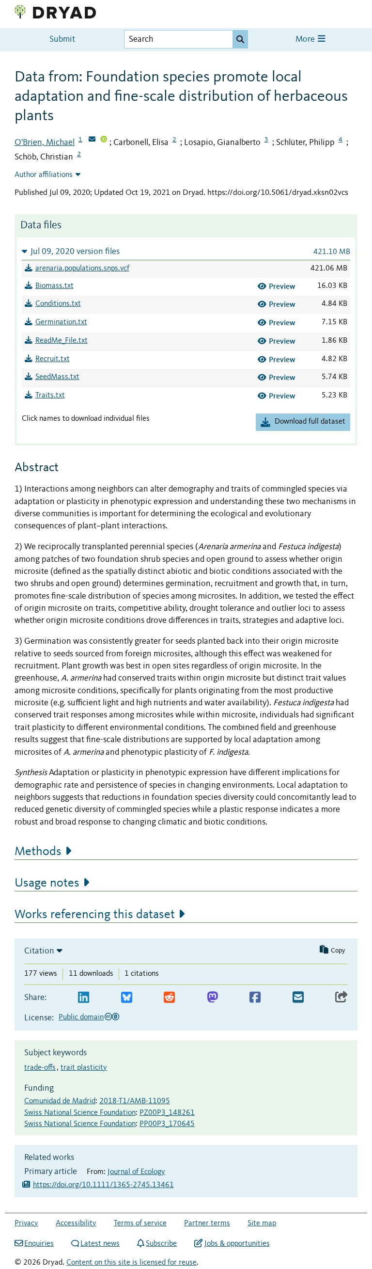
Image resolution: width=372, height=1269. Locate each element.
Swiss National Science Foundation (80, 1113)
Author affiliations (44, 175)
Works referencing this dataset (95, 914)
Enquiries (39, 1244)
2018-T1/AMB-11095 (134, 1101)
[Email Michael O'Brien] (92, 140)
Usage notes (47, 883)
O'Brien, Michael (45, 142)
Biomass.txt (54, 286)
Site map (262, 1223)
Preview (282, 286)
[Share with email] (298, 998)
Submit (62, 39)
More (306, 39)
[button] (186, 251)
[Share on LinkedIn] (83, 998)
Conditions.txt (58, 304)
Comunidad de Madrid (59, 1101)
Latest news (100, 1244)
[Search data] (240, 39)
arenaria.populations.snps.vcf (82, 268)
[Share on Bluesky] (126, 998)
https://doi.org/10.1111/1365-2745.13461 (103, 1185)
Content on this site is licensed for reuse (131, 1263)
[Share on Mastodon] (212, 998)
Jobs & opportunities (236, 1244)
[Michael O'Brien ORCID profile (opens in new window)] (103, 140)
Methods (38, 851)
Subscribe (161, 1244)
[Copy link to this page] (341, 997)
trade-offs (40, 1068)
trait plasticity (84, 1068)
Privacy (26, 1223)
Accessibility (76, 1223)
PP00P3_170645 (167, 1124)
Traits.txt (50, 395)
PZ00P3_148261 (167, 1113)
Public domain (81, 1017)
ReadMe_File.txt (61, 341)
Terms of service (140, 1223)
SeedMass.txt (57, 377)
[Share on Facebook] (255, 998)
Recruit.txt (52, 359)
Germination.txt (61, 322)
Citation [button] (39, 951)
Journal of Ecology (136, 1172)
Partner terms (207, 1223)
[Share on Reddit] (169, 998)
